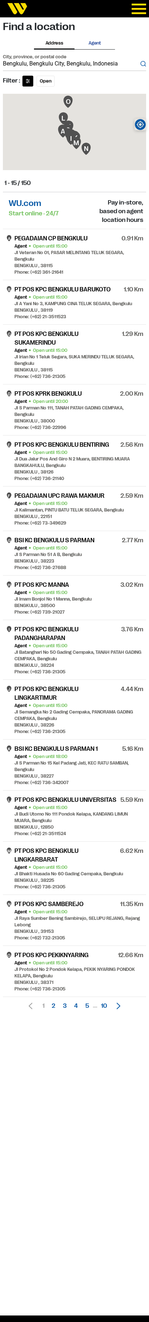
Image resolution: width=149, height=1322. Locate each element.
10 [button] (104, 1006)
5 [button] (87, 1006)
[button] (116, 1006)
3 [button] (65, 1006)
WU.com (25, 203)
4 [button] (76, 1006)
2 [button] (53, 1006)
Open (45, 81)
